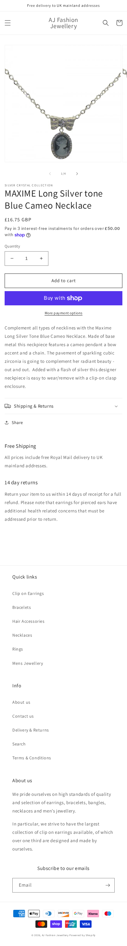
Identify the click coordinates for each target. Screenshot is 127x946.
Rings (17, 649)
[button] (7, 23)
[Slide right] (77, 173)
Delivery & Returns (30, 730)
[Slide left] (50, 173)
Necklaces (22, 635)
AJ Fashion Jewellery (55, 935)
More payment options (64, 313)
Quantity (12, 246)
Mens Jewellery (27, 663)
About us (21, 702)
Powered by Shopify (82, 935)
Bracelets (21, 607)
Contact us (23, 716)
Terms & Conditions (31, 758)
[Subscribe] (107, 885)
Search (19, 744)
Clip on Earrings (28, 593)
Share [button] (17, 422)
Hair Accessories (28, 621)
